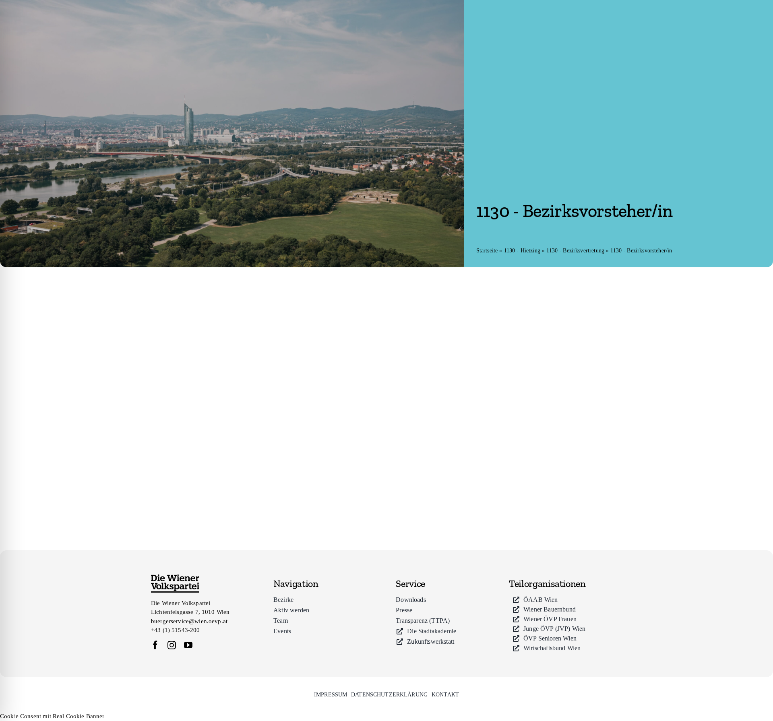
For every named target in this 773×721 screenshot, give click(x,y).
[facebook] (155, 645)
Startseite (487, 251)
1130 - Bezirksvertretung (575, 251)
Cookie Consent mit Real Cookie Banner (52, 716)
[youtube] (188, 645)
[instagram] (171, 645)
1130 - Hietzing (522, 251)
